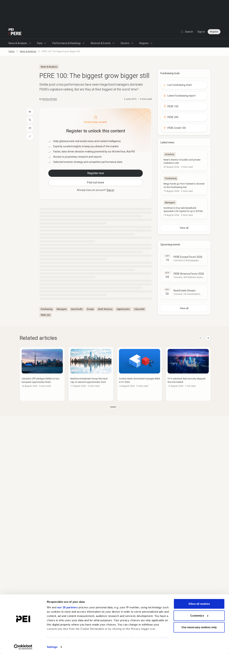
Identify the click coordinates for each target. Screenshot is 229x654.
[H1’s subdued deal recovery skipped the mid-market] (188, 374)
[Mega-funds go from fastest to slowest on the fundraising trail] (184, 184)
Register (214, 31)
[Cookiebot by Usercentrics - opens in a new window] (23, 647)
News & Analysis (18, 43)
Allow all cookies (199, 603)
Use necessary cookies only (199, 627)
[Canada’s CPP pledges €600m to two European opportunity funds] (42, 374)
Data (39, 43)
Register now (95, 173)
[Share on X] (30, 120)
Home (11, 51)
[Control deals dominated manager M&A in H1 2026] (139, 374)
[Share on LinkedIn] (30, 111)
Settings (52, 646)
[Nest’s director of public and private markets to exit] (184, 160)
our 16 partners (67, 607)
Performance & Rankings (66, 43)
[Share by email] (30, 128)
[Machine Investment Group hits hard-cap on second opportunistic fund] (91, 374)
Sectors (125, 43)
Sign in (201, 31)
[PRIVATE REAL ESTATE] (15, 31)
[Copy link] (30, 136)
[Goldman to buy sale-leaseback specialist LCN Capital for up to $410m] (184, 208)
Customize (197, 615)
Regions (143, 43)
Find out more (95, 182)
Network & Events (101, 43)
